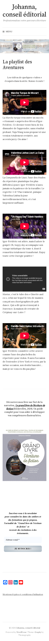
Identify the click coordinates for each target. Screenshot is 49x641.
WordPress (21, 632)
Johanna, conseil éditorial (24, 11)
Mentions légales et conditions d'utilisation (23, 594)
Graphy (38, 632)
